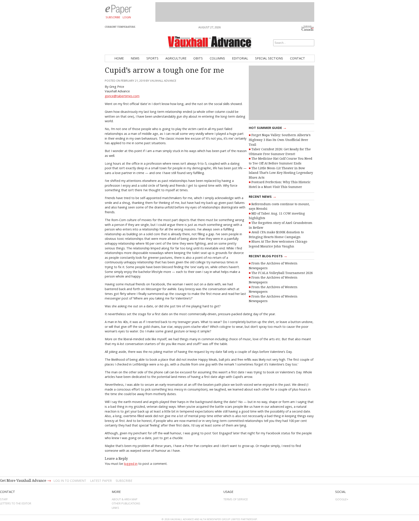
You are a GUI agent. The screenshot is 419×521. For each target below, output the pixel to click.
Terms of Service (235, 499)
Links (115, 508)
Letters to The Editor (15, 503)
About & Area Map (124, 499)
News (135, 58)
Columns (217, 58)
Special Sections (269, 58)
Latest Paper (101, 481)
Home (119, 58)
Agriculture (175, 58)
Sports (152, 58)
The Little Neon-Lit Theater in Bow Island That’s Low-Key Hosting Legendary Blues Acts (281, 172)
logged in (130, 464)
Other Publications (126, 503)
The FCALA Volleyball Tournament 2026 (282, 273)
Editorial (240, 58)
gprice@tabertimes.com (122, 96)
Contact (297, 58)
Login (127, 17)
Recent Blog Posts (268, 255)
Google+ (341, 499)
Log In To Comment (69, 481)
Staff (4, 499)
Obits (198, 58)
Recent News (262, 196)
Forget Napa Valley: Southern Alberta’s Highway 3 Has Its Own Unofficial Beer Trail (280, 139)
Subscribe (113, 17)
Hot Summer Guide (268, 127)
